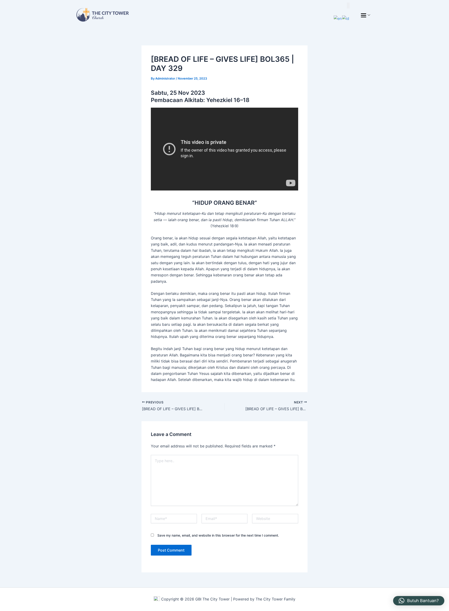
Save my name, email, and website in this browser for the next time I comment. (218, 535)
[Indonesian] (346, 18)
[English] (338, 18)
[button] (418, 600)
